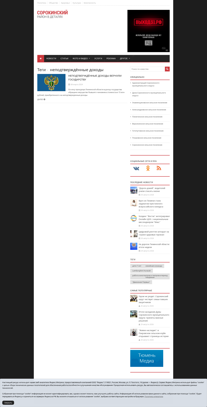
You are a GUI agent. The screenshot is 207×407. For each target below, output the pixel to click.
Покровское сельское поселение (146, 138)
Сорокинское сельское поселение (147, 145)
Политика (41, 3)
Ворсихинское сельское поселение (147, 123)
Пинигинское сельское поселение (147, 116)
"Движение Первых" (141, 282)
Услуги (98, 58)
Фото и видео (80, 58)
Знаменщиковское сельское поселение (149, 102)
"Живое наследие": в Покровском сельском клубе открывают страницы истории (154, 333)
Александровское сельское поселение (149, 109)
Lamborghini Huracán (141, 270)
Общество (53, 3)
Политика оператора (153, 396)
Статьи (64, 58)
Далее (40, 99)
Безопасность (90, 3)
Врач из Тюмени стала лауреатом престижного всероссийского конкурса (151, 203)
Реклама (111, 58)
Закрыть (8, 402)
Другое (124, 58)
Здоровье (65, 3)
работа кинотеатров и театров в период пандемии (150, 276)
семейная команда (153, 266)
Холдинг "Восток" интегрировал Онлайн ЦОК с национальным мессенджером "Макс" (154, 219)
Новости (51, 58)
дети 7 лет (136, 266)
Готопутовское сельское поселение (147, 130)
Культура (77, 3)
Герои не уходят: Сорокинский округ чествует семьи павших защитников (153, 299)
